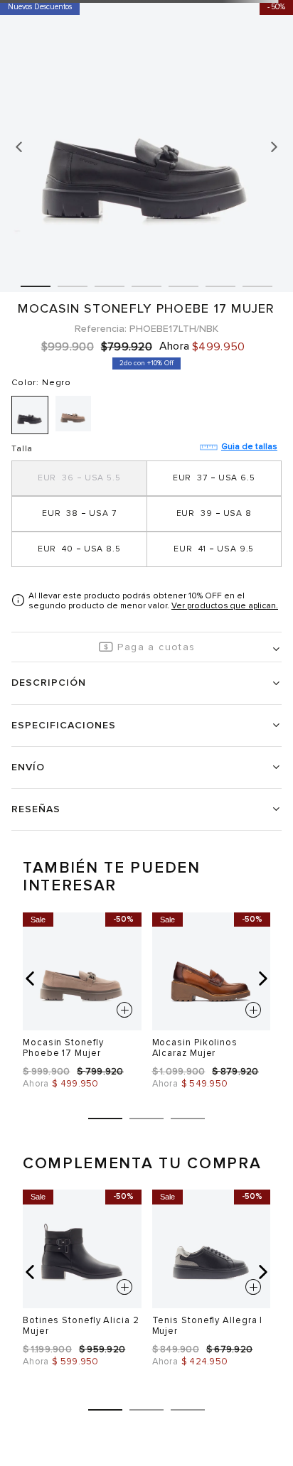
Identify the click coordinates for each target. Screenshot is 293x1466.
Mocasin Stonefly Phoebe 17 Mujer (63, 1048)
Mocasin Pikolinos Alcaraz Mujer (195, 1048)
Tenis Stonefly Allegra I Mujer (207, 1326)
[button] (79, 478)
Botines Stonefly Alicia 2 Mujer (81, 1326)
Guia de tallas (249, 446)
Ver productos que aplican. (224, 605)
